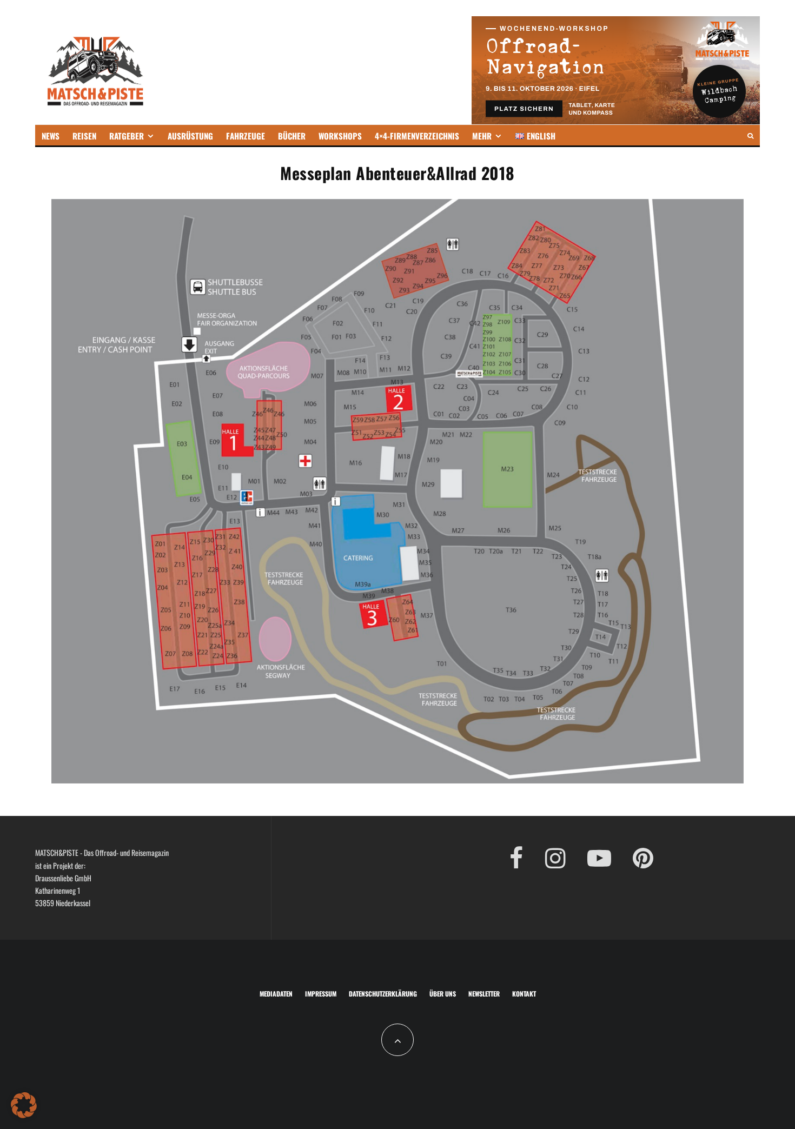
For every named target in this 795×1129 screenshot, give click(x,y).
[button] (24, 1105)
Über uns (442, 993)
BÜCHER (292, 136)
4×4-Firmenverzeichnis (417, 136)
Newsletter (484, 993)
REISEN (84, 136)
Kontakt (524, 993)
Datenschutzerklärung (383, 993)
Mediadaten (276, 993)
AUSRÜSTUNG (190, 136)
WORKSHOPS (340, 136)
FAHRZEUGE (245, 136)
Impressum (320, 993)
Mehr (482, 136)
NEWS (50, 136)
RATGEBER (126, 136)
